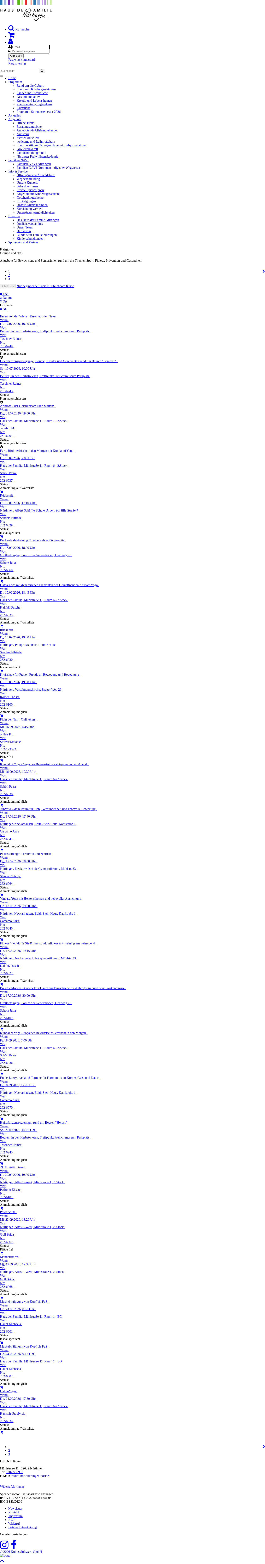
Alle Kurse (8, 286)
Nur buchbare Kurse (60, 286)
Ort (4, 301)
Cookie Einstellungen (14, 1534)
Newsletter (15, 1508)
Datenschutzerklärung (22, 1527)
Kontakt (13, 1512)
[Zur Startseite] (26, 19)
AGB (12, 1519)
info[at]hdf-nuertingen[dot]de (30, 1476)
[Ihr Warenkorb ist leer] (11, 36)
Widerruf (14, 1523)
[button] (10, 42)
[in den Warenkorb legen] (1, 536)
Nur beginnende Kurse (32, 286)
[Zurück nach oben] (2, 1562)
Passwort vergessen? (21, 59)
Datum (7, 297)
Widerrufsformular (12, 1486)
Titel (5, 294)
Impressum (15, 1516)
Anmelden (16, 55)
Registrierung (17, 63)
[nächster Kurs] (264, 271)
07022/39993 (14, 1472)
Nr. (4, 309)
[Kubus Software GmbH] (5, 1555)
